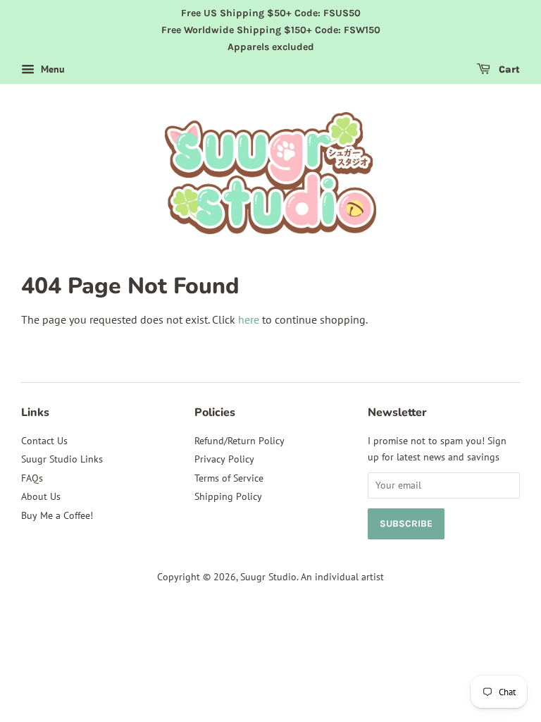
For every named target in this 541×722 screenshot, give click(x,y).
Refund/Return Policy (239, 440)
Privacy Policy (224, 459)
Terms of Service (228, 478)
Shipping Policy (228, 496)
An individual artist (342, 576)
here (248, 319)
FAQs (32, 478)
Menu (51, 69)
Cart (508, 70)
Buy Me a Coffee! (57, 515)
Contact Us (44, 440)
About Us (41, 496)
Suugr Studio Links (62, 459)
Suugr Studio (268, 576)
